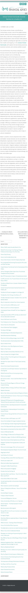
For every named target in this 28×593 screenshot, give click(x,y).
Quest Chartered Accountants (8, 569)
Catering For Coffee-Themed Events (9, 466)
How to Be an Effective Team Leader (9, 478)
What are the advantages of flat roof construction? (12, 447)
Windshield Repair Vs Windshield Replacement (11, 333)
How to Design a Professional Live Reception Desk (12, 434)
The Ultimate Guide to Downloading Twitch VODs (12, 341)
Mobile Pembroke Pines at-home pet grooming (11, 373)
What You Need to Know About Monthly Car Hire (12, 351)
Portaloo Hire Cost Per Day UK (8, 471)
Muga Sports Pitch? (5, 452)
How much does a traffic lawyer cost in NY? (11, 418)
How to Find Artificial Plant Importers (9, 525)
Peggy (12, 26)
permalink (9, 226)
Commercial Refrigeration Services (8, 498)
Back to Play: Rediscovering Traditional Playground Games (14, 393)
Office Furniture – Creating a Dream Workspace (11, 522)
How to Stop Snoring (5, 254)
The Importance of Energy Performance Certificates (12, 561)
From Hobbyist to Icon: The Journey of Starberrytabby (13, 322)
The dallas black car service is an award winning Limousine (14, 528)
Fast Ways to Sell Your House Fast (8, 564)
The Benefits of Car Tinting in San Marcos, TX (11, 295)
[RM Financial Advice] (14, 10)
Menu (14, 13)
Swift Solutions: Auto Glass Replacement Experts (12, 346)
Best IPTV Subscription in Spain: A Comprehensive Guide (14, 276)
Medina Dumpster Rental (6, 572)
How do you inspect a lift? (7, 460)
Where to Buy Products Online (8, 566)
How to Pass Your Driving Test (8, 324)
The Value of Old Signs (6, 330)
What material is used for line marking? (10, 485)
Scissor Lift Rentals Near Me (7, 432)
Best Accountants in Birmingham (8, 508)
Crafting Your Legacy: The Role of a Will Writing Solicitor (13, 437)
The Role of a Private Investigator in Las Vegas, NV (6, 233)
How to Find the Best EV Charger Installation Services (13, 421)
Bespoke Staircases (5, 390)
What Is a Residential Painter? (7, 547)
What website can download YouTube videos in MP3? (13, 429)
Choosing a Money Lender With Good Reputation (12, 458)
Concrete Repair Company (7, 493)
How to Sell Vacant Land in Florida (8, 319)
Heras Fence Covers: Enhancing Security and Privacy (13, 440)
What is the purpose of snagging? (8, 468)
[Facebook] (23, 4)
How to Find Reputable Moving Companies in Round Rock (14, 426)
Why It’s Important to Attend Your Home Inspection (13, 302)
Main (5, 21)
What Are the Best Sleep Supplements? (10, 463)
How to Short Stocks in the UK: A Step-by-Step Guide (13, 260)
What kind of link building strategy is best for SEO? (12, 338)
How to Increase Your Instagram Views (10, 354)
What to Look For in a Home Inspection (10, 307)
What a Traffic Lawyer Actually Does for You (11, 247)
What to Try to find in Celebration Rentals (10, 530)
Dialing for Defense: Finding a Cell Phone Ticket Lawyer (13, 387)
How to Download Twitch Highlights (9, 327)
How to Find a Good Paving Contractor (10, 366)
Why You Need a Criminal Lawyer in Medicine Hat (12, 554)
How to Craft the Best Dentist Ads (8, 257)
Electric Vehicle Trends (6, 343)
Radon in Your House (6, 349)
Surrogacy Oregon (5, 515)
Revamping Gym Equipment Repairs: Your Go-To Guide (13, 449)
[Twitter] (25, 4)
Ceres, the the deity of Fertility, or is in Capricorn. (12, 501)
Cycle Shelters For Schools (7, 455)
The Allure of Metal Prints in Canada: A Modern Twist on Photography (23, 234)
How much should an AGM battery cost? (10, 305)
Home (2, 21)
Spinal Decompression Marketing (8, 335)
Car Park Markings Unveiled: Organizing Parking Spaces (13, 423)
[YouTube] (21, 4)
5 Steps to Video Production (7, 495)
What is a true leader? (6, 376)
